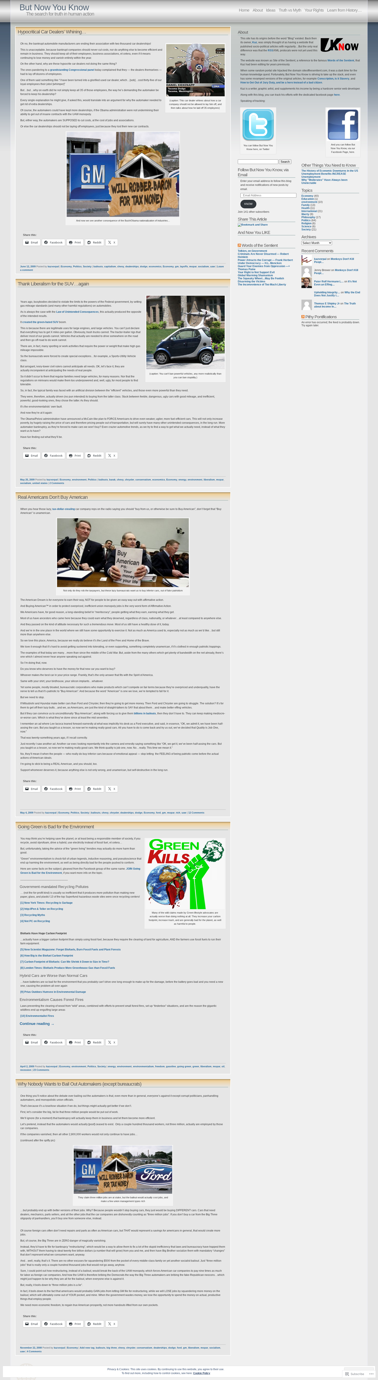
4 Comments (34, 1351)
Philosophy (308, 217)
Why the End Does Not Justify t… (337, 294)
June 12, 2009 (28, 266)
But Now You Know (54, 7)
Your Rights (314, 10)
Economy (66, 266)
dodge (143, 266)
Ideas (270, 10)
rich (178, 812)
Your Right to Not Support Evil (256, 272)
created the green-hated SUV (40, 322)
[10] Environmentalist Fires (37, 1015)
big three (112, 1347)
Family (305, 205)
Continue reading (37, 1024)
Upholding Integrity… (327, 292)
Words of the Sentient (340, 60)
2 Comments (56, 483)
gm (177, 266)
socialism (203, 266)
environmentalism (143, 1066)
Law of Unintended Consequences (77, 311)
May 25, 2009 (27, 479)
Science (306, 226)
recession (25, 1070)
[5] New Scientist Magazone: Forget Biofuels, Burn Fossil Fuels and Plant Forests (70, 949)
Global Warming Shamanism (255, 275)
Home (244, 10)
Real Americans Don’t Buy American (53, 497)
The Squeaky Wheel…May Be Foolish (261, 278)
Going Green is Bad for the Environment (56, 826)
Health (305, 208)
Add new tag (87, 1347)
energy (182, 479)
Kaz (254, 42)
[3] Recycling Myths (32, 915)
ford (158, 812)
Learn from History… (344, 10)
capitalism (110, 266)
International (309, 211)
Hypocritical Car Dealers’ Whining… (52, 32)
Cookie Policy (201, 1373)
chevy (120, 266)
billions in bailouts (145, 713)
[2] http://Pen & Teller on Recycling (41, 908)
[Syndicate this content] (239, 245)
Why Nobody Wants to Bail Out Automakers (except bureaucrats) (79, 1084)
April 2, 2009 (27, 1066)
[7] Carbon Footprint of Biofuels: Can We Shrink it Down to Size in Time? (64, 961)
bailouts (98, 266)
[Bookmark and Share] (253, 224)
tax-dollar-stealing (63, 509)
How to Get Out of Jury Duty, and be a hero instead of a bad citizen (281, 82)
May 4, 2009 (26, 812)
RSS (270, 50)
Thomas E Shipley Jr (327, 303)
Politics (77, 266)
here (337, 94)
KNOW (248, 204)
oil (223, 1066)
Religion (306, 223)
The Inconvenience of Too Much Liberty (262, 284)
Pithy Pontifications (321, 316)
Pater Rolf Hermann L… (329, 281)
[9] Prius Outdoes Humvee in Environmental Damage (53, 991)
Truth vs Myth (290, 10)
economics (155, 266)
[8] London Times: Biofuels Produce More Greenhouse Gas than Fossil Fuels (68, 967)
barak (112, 479)
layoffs (184, 266)
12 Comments (196, 812)
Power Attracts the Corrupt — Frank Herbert (265, 260)
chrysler (129, 479)
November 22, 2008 (31, 1347)
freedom (160, 1066)
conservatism (143, 479)
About (258, 10)
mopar (193, 266)
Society (87, 266)
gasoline (171, 1066)
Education (307, 198)
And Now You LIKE (254, 232)
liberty (305, 214)
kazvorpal (53, 266)
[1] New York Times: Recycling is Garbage (46, 902)
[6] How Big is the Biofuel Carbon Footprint (46, 955)
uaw (212, 266)
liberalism (209, 479)
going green (184, 1066)
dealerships (132, 266)
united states (39, 483)
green (195, 1066)
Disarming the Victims (251, 281)
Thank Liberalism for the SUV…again (53, 284)
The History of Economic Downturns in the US (329, 170)
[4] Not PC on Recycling (35, 921)
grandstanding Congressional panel (72, 69)
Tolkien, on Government (252, 250)
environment (79, 479)
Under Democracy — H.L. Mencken (260, 263)
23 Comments (41, 1070)
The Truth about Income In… (335, 305)
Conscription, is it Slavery (333, 78)
